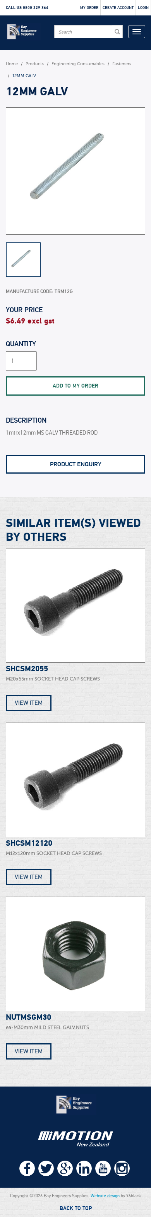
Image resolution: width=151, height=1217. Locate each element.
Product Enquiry (75, 464)
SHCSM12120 (29, 843)
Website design (105, 1195)
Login (143, 7)
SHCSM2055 (27, 669)
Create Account (118, 7)
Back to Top (76, 1208)
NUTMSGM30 (28, 1017)
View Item (29, 703)
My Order (89, 7)
